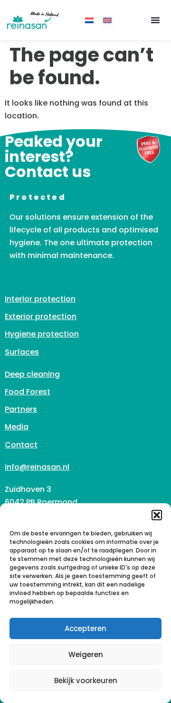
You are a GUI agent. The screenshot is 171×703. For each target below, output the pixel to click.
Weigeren (85, 654)
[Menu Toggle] (155, 20)
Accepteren (85, 628)
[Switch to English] (107, 20)
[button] (157, 515)
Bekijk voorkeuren (85, 680)
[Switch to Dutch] (89, 20)
